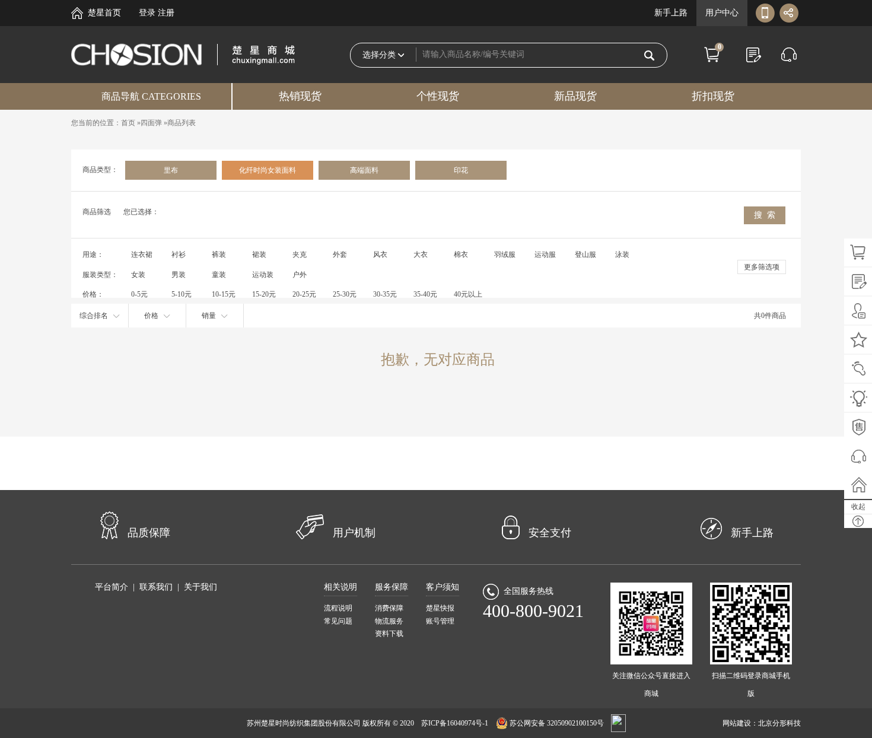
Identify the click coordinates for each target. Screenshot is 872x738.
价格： (93, 294)
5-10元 (181, 294)
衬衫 (178, 254)
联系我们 (156, 587)
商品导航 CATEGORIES (151, 96)
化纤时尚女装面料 (267, 170)
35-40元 (425, 294)
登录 (147, 12)
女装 (138, 275)
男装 (178, 275)
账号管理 (440, 621)
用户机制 (354, 533)
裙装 (259, 254)
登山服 (585, 254)
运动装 (262, 275)
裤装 (219, 254)
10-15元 (223, 294)
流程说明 (338, 608)
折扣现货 (713, 96)
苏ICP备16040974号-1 (454, 723)
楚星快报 (440, 608)
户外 (299, 275)
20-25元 (304, 294)
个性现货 (437, 96)
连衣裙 (141, 254)
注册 (166, 12)
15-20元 (264, 294)
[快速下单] (753, 54)
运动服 (545, 254)
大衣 (420, 254)
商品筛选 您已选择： (120, 212)
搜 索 (764, 215)
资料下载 (389, 633)
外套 (340, 254)
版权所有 (376, 723)
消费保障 (389, 608)
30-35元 (385, 294)
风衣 (380, 254)
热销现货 (300, 96)
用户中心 (722, 12)
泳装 (622, 254)
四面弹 (151, 123)
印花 (461, 170)
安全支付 (550, 533)
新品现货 (575, 96)
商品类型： (100, 170)
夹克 (299, 254)
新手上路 (671, 12)
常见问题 (338, 621)
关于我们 (200, 587)
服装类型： (100, 275)
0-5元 (139, 294)
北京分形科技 (779, 723)
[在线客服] (789, 54)
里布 (171, 170)
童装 (219, 275)
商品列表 (181, 123)
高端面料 (364, 170)
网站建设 (737, 723)
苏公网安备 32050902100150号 (557, 723)
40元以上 (468, 294)
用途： (93, 254)
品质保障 (149, 533)
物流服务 (389, 621)
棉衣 (461, 254)
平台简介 (111, 587)
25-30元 (345, 294)
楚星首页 (104, 12)
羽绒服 (504, 254)
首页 (128, 123)
